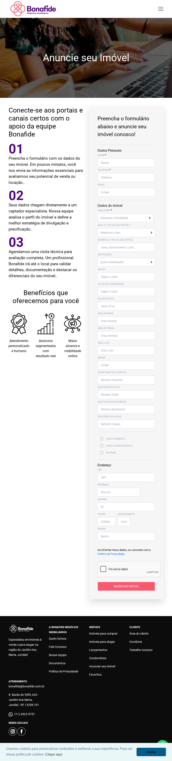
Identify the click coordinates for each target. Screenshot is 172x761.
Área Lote (103, 343)
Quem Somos (57, 638)
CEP (100, 470)
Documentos (57, 663)
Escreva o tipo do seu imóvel (115, 240)
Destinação (105, 254)
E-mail (101, 184)
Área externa (106, 328)
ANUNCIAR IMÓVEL (126, 586)
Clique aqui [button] (53, 754)
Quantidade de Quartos (112, 372)
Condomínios (97, 658)
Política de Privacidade (111, 554)
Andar (101, 357)
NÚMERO (102, 499)
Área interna (105, 313)
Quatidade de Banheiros (112, 401)
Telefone (104, 169)
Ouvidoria (135, 641)
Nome (102, 155)
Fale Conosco (57, 646)
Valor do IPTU (106, 298)
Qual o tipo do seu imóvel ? (114, 225)
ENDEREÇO (103, 484)
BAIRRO (102, 529)
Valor (101, 269)
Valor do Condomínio (111, 284)
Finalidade (105, 210)
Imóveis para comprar (103, 633)
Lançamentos (98, 650)
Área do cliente (139, 633)
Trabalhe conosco (140, 650)
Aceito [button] (151, 752)
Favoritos (95, 674)
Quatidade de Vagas (109, 416)
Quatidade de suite (109, 387)
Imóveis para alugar (102, 641)
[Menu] (160, 9)
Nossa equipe (57, 655)
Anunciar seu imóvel (102, 666)
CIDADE (101, 514)
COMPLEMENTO (126, 514)
